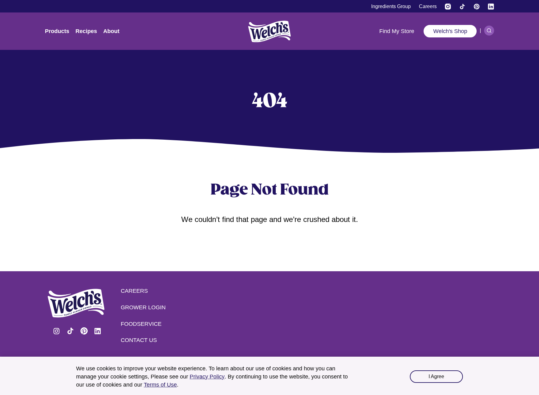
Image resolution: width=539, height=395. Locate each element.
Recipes (86, 31)
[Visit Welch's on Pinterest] (476, 6)
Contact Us (139, 340)
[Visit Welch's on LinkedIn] (491, 6)
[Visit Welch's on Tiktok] (462, 6)
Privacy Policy (207, 376)
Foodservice (141, 324)
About (111, 31)
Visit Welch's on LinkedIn (97, 331)
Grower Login (143, 307)
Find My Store (396, 31)
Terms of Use (160, 385)
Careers (134, 291)
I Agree (436, 376)
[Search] (489, 30)
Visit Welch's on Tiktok (70, 331)
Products (57, 31)
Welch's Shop (450, 31)
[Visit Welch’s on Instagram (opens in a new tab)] (448, 6)
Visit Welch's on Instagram (56, 331)
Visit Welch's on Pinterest (84, 331)
